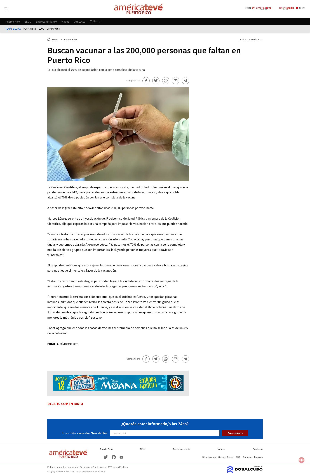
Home (55, 39)
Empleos (258, 457)
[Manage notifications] (301, 460)
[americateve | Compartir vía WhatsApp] (165, 80)
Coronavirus (53, 28)
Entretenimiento (46, 21)
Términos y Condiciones (93, 467)
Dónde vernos (209, 457)
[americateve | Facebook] (114, 457)
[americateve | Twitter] (106, 457)
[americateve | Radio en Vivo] (292, 9)
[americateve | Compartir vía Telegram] (185, 80)
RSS (238, 457)
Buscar (97, 21)
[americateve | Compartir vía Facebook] (146, 80)
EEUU (27, 21)
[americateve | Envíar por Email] (175, 80)
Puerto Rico (12, 21)
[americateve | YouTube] (121, 457)
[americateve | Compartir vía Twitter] (155, 80)
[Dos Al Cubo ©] (245, 472)
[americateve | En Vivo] (258, 9)
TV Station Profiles (118, 467)
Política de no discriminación (62, 467)
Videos (65, 21)
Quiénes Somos (225, 457)
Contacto (79, 21)
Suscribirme (235, 433)
